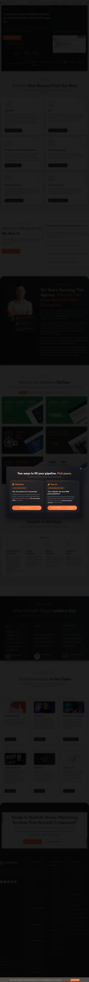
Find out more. (66, 980)
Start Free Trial (26, 507)
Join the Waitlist (62, 507)
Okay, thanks (75, 980)
